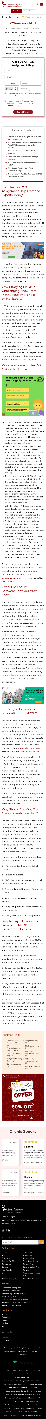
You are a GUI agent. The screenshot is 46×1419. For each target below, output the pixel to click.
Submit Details (23, 112)
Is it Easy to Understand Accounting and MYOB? (24, 164)
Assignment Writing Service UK (14, 1060)
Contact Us (6, 1264)
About (4, 1255)
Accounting (6, 1314)
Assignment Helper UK (32, 1042)
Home (4, 1252)
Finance (5, 1338)
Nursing (5, 1323)
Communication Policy (31, 1267)
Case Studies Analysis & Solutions (15, 1299)
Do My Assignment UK (14, 1065)
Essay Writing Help (9, 1296)
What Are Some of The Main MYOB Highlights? (21, 152)
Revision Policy (28, 1258)
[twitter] (6, 1230)
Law (3, 1326)
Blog (3, 1273)
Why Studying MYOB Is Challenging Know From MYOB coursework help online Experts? (24, 145)
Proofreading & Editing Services (14, 1294)
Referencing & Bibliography (12, 1305)
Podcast (26, 1276)
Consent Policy (28, 1264)
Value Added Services (31, 1273)
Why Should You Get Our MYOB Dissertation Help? (20, 169)
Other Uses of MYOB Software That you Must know (23, 158)
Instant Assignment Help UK (14, 1055)
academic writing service (15, 578)
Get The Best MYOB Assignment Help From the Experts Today (24, 138)
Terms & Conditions (34, 94)
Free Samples (7, 1270)
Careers (5, 1267)
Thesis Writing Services (11, 1291)
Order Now (16, 11)
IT (2, 1329)
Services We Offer (9, 1261)
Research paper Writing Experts (14, 1302)
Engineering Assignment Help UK (32, 1061)
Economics (6, 1317)
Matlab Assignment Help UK (32, 1047)
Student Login (29, 11)
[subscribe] (41, 1242)
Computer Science (9, 1332)
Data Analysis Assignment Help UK (13, 1043)
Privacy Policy (28, 1252)
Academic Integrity (9, 1279)
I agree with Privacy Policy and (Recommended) (24, 95)
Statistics (5, 1341)
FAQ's (4, 1276)
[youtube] (9, 1230)
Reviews (26, 1270)
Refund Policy (28, 1255)
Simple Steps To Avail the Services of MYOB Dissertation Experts (25, 175)
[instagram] (3, 1230)
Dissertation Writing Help (11, 1288)
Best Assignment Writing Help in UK (14, 1049)
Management (7, 1320)
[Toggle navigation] (41, 4)
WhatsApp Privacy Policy (32, 1279)
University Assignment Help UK (32, 1053)
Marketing (6, 1335)
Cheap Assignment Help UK (32, 1067)
